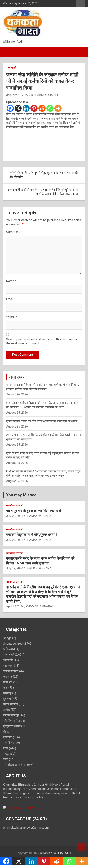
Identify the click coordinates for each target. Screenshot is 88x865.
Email (11, 299)
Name (11, 281)
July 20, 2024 (14, 539)
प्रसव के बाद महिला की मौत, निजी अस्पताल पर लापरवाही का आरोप (41, 421)
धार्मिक (6, 710)
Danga (7, 638)
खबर (5, 682)
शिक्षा (5, 759)
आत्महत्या (8, 665)
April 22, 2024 (15, 606)
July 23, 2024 (14, 515)
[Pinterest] (34, 108)
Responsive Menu (80, 3)
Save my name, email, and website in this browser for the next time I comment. (42, 341)
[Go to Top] (81, 847)
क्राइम (6, 676)
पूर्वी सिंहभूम (9, 721)
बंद (4, 732)
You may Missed (21, 495)
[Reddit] (42, 108)
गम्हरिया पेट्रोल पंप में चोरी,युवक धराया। (32, 534)
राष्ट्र (6, 754)
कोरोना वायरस (10, 671)
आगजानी (8, 660)
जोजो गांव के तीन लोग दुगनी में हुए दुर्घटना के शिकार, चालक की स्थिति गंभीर (44, 175)
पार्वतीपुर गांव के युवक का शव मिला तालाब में (33, 511)
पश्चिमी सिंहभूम (11, 715)
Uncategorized (13, 643)
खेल (5, 688)
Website (11, 317)
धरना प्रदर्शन (10, 704)
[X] (18, 108)
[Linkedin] (26, 108)
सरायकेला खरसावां (14, 505)
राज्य (5, 748)
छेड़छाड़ (7, 693)
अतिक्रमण (9, 649)
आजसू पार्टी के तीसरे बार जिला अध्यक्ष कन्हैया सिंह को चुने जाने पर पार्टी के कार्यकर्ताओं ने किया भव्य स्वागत (43, 192)
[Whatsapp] (50, 108)
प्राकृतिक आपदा (11, 726)
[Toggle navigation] (8, 52)
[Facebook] (10, 108)
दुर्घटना (7, 699)
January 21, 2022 (17, 95)
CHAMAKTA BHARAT (44, 95)
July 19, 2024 (14, 568)
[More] (58, 108)
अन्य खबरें (11, 67)
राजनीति (7, 737)
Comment (14, 232)
